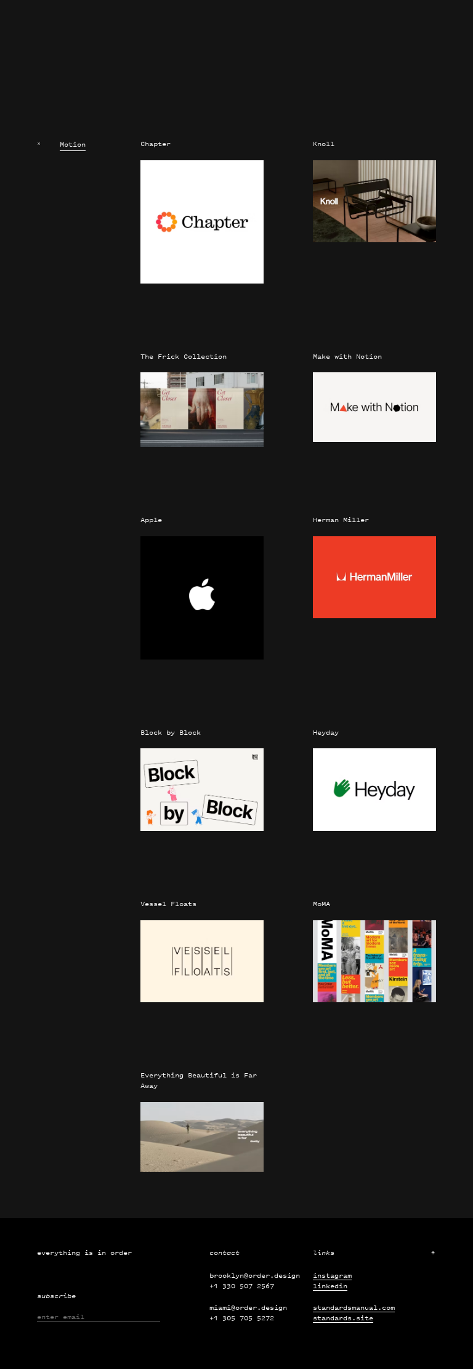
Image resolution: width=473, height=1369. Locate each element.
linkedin (330, 1286)
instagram (332, 1275)
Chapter (155, 144)
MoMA (321, 904)
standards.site (343, 1318)
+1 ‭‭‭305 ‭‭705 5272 (241, 1318)
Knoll (323, 144)
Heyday (326, 732)
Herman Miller (341, 520)
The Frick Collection (183, 356)
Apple (151, 520)
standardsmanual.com (354, 1307)
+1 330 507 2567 (241, 1286)
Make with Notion (347, 356)
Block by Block (170, 732)
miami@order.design (248, 1307)
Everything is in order (84, 1252)
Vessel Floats (168, 904)
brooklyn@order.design (254, 1275)
